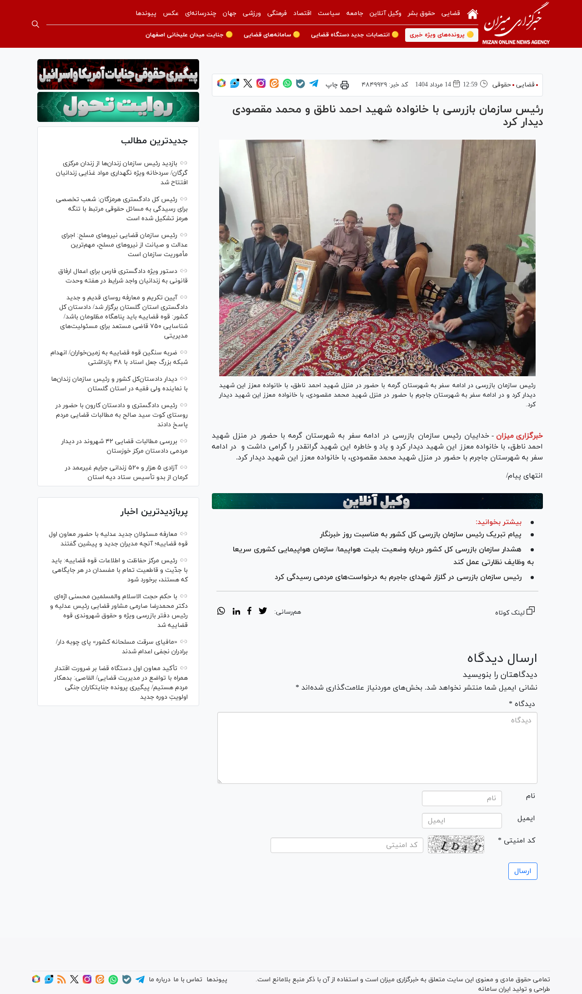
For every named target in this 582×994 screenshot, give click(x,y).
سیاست (329, 13)
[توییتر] (247, 86)
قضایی (451, 13)
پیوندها (145, 13)
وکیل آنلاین (385, 13)
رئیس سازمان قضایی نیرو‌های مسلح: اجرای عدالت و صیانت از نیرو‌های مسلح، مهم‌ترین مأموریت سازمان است (124, 245)
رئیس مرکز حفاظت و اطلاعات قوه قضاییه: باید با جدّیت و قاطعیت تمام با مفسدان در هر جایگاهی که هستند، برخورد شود (119, 570)
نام (530, 796)
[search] (35, 24)
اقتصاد (302, 13)
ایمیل (526, 818)
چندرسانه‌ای (200, 13)
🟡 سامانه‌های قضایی (272, 35)
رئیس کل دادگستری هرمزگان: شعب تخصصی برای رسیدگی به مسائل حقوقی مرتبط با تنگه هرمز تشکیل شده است (122, 209)
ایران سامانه (494, 989)
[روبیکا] (221, 86)
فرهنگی (277, 13)
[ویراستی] (234, 86)
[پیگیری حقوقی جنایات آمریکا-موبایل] (118, 74)
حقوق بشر (421, 13)
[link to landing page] (516, 23)
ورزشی (252, 13)
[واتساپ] (287, 86)
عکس (171, 13)
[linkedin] (236, 612)
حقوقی (501, 85)
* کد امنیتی (516, 841)
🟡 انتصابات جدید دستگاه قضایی (355, 35)
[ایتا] (274, 86)
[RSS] (61, 982)
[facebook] (249, 612)
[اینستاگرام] (261, 86)
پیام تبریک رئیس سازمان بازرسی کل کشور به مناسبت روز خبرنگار (421, 535)
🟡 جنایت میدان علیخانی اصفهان (189, 35)
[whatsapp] (221, 612)
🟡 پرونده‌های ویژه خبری (442, 35)
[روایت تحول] (118, 107)
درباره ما (160, 979)
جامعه (354, 13)
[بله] (300, 86)
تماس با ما (187, 979)
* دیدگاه (522, 704)
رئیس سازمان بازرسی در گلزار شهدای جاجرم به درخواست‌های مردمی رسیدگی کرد (398, 577)
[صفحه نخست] (472, 13)
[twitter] (263, 612)
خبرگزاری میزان (519, 436)
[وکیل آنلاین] (377, 501)
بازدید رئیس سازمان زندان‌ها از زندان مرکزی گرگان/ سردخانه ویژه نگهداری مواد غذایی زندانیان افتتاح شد (122, 173)
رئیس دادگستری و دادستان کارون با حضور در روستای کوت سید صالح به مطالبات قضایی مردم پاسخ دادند (121, 415)
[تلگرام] (313, 86)
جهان (229, 13)
